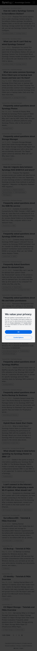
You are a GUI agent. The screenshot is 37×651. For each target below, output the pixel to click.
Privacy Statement (15, 323)
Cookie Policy (27, 323)
